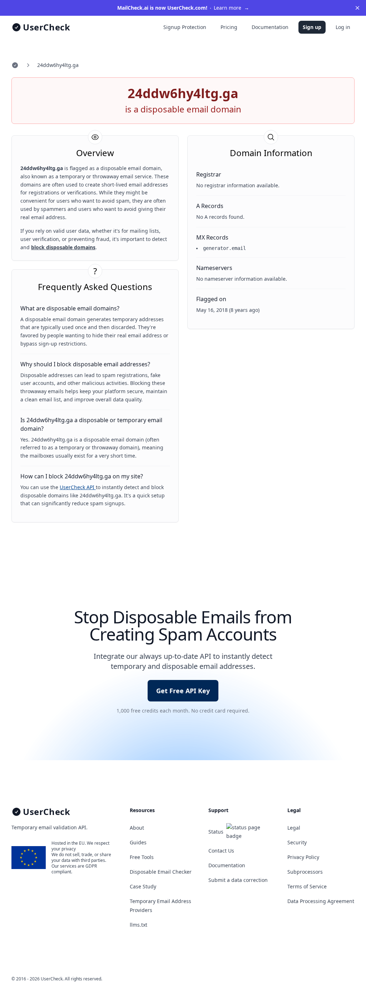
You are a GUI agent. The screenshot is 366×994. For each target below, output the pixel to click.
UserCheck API (78, 487)
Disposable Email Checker (161, 871)
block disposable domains (63, 247)
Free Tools (142, 857)
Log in (343, 27)
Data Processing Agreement (320, 901)
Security (297, 842)
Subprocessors (305, 871)
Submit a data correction (238, 880)
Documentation (270, 27)
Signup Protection (184, 27)
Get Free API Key (183, 690)
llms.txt (138, 924)
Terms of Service (307, 886)
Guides (138, 842)
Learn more (183, 7)
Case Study (143, 886)
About (137, 827)
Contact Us (221, 850)
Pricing (229, 27)
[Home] (15, 65)
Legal (293, 827)
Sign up (312, 27)
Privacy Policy (303, 857)
